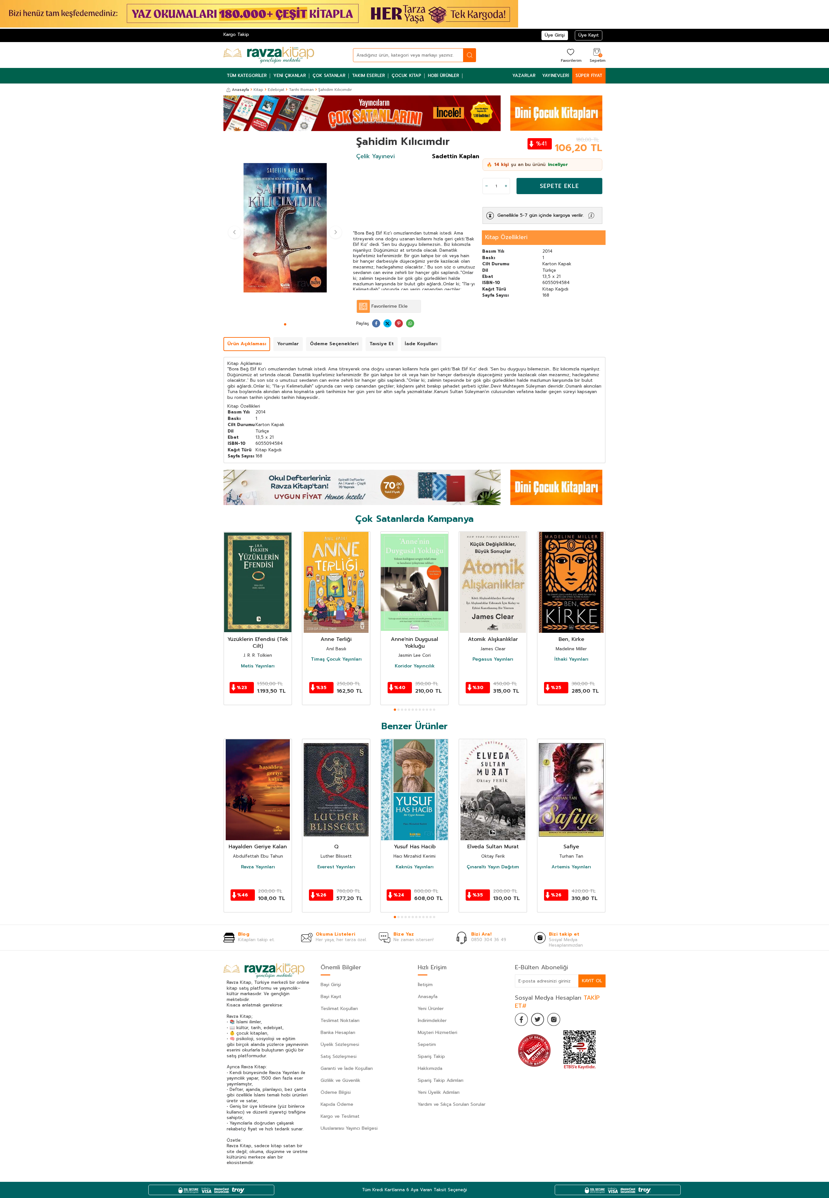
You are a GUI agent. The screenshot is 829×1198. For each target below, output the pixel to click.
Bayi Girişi (331, 984)
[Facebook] (521, 1019)
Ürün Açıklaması (246, 343)
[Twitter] (537, 1019)
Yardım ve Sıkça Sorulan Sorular (451, 1104)
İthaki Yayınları (571, 659)
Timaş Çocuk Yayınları (336, 659)
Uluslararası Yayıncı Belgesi (349, 1128)
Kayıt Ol (592, 980)
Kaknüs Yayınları (415, 867)
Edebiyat (276, 89)
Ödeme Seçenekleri (334, 343)
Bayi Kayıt (331, 996)
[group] (284, 228)
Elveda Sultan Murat (493, 846)
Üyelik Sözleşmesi (340, 1044)
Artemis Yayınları (571, 867)
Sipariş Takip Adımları (440, 1080)
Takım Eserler (368, 75)
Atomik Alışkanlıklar (493, 639)
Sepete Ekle (559, 186)
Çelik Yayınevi (375, 156)
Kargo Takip (236, 34)
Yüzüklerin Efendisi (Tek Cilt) (257, 643)
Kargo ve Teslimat (340, 1116)
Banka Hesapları (338, 1032)
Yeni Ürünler (431, 1008)
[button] (285, 324)
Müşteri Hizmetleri (437, 1032)
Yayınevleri (555, 75)
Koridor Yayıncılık (415, 666)
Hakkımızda (430, 1068)
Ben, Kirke (571, 639)
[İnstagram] (553, 1019)
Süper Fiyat (588, 75)
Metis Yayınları (258, 666)
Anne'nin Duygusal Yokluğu (414, 643)
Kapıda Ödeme (337, 1104)
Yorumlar (288, 343)
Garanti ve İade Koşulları (347, 1068)
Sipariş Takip (431, 1056)
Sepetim (427, 1044)
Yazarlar (524, 75)
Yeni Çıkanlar (289, 75)
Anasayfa (240, 89)
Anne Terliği (336, 639)
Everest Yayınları (336, 867)
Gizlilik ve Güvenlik (340, 1080)
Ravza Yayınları (258, 867)
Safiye (571, 846)
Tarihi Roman (301, 89)
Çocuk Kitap (406, 75)
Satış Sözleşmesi (339, 1056)
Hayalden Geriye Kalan (258, 846)
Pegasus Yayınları (492, 659)
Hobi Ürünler (443, 75)
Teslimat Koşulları (339, 1008)
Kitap (258, 89)
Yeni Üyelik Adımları (439, 1092)
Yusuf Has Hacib (415, 846)
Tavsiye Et (381, 343)
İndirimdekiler (432, 1020)
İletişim (425, 984)
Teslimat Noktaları (340, 1020)
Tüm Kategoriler (247, 75)
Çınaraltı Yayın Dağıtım (493, 867)
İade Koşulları (421, 343)
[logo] (268, 55)
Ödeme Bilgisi (336, 1092)
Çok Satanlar (329, 75)
